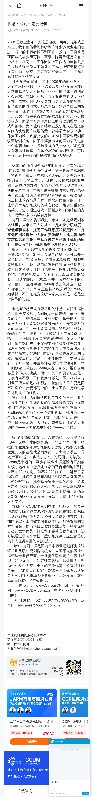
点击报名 (32, 741)
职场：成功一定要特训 (51, 15)
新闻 (32, 15)
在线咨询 (25, 791)
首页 (24, 15)
